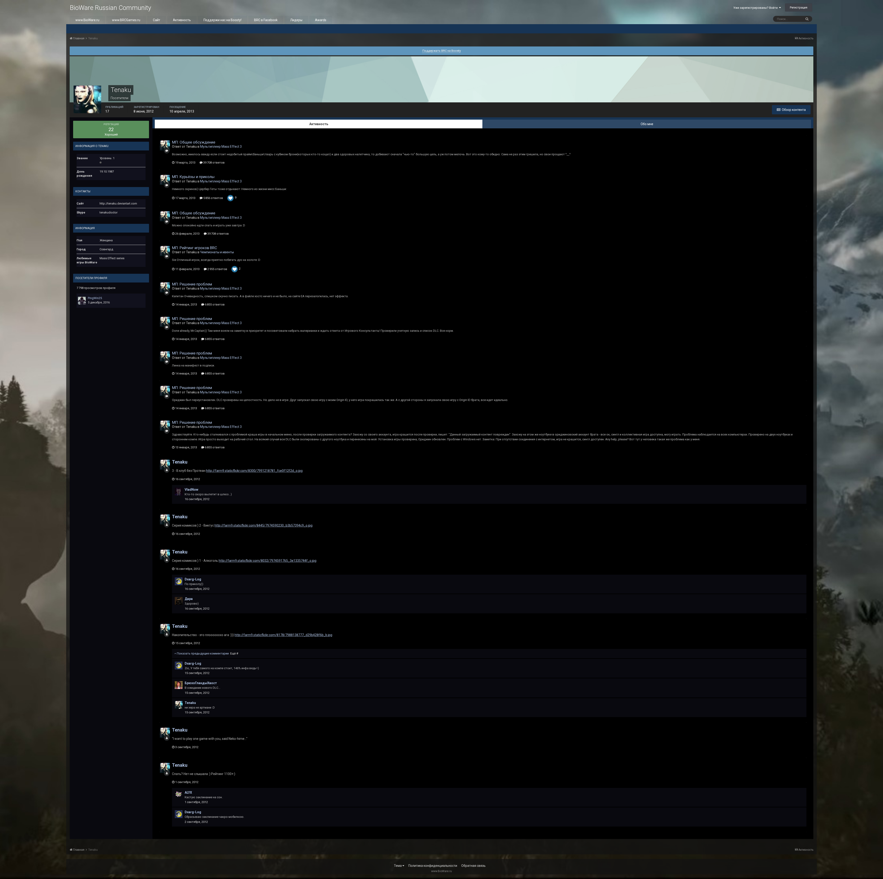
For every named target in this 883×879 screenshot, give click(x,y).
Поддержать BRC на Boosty (441, 50)
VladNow (191, 489)
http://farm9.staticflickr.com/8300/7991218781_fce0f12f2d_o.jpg (254, 471)
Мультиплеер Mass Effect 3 (221, 146)
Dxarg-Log (193, 579)
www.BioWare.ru (87, 20)
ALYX (188, 792)
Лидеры (296, 20)
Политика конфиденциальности (432, 865)
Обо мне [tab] (647, 124)
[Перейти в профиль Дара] (179, 601)
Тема (398, 865)
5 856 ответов (213, 198)
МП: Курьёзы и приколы (193, 176)
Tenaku (179, 462)
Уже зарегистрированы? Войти (756, 7)
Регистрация (798, 7)
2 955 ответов (217, 269)
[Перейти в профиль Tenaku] (165, 145)
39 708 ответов (214, 162)
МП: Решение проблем (192, 284)
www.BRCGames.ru (126, 20)
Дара (189, 599)
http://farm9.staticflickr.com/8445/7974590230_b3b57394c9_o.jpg (263, 525)
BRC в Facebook (266, 20)
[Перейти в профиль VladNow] (179, 492)
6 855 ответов (214, 304)
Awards (320, 20)
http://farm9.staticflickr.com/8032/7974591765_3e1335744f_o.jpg (267, 560)
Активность (182, 20)
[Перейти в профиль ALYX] (179, 794)
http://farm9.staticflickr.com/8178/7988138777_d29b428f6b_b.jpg (283, 635)
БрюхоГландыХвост (201, 683)
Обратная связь (473, 865)
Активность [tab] (318, 124)
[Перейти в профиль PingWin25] (82, 301)
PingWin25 (95, 298)
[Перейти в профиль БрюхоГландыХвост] (179, 685)
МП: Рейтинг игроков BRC (194, 247)
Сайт (156, 20)
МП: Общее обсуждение (193, 142)
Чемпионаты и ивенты (217, 252)
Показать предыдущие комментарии (207, 653)
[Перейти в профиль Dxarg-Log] (179, 581)
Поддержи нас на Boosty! (222, 20)
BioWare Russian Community (110, 8)
